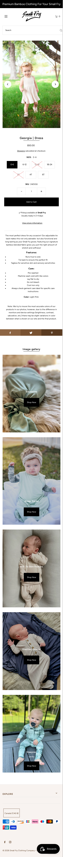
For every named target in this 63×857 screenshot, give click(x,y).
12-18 (37, 164)
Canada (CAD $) (12, 813)
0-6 (12, 164)
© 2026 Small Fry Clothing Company (19, 850)
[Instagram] (10, 842)
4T (31, 174)
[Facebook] (4, 842)
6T (43, 174)
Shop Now (31, 402)
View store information (32, 223)
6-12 (24, 164)
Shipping (21, 151)
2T (18, 174)
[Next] (55, 84)
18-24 (49, 164)
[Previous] (7, 84)
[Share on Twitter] (31, 332)
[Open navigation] (10, 16)
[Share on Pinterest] (51, 332)
